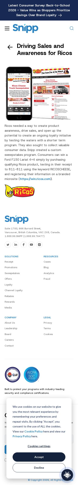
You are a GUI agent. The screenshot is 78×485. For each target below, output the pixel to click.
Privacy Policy (22, 436)
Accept (39, 457)
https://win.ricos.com (35, 179)
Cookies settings (39, 446)
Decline (39, 467)
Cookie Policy (33, 431)
